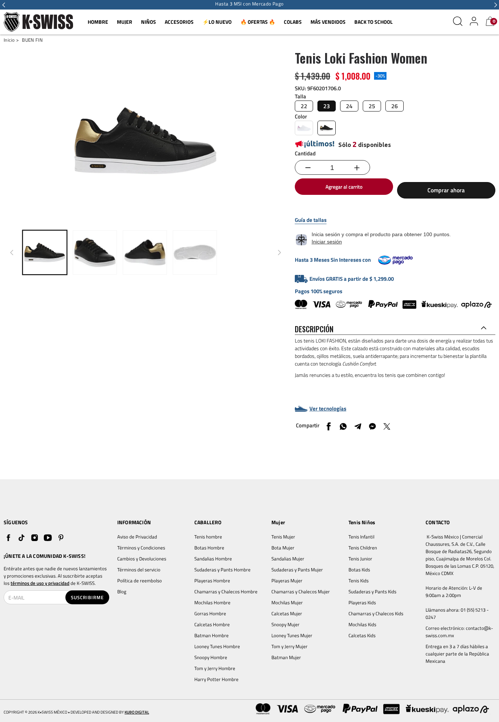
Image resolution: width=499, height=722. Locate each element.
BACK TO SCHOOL (373, 22)
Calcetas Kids (362, 635)
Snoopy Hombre (210, 657)
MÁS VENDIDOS (328, 22)
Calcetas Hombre (212, 624)
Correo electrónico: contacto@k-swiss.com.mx (459, 631)
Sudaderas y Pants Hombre (222, 569)
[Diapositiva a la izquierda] (12, 253)
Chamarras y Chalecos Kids (375, 613)
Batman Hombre (211, 635)
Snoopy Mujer (285, 624)
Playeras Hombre (212, 580)
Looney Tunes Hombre (217, 646)
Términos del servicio (138, 569)
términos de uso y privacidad (40, 583)
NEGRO (326, 128)
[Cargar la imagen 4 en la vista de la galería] (195, 252)
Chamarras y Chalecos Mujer (300, 591)
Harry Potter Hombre (216, 679)
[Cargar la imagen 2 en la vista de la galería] (95, 252)
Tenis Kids (358, 580)
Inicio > (11, 40)
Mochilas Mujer (287, 602)
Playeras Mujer (286, 580)
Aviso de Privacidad (137, 536)
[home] (38, 22)
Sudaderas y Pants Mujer (297, 569)
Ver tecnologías (327, 409)
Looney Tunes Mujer (291, 635)
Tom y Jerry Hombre (214, 668)
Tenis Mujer (283, 536)
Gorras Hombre (210, 613)
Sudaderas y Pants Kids (372, 591)
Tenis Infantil (361, 536)
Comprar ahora (446, 190)
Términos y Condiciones (141, 547)
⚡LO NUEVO (217, 22)
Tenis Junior (360, 558)
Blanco (304, 128)
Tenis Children (362, 547)
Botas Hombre (209, 547)
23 (326, 106)
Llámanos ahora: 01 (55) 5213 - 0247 (458, 613)
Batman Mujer (286, 657)
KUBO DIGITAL (137, 712)
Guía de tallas (311, 220)
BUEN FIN (32, 40)
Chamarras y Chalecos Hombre (226, 591)
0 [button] (493, 21)
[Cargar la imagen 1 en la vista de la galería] (45, 252)
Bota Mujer (282, 547)
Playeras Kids (362, 602)
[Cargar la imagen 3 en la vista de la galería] (145, 252)
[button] (3, 4)
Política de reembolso (139, 580)
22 (304, 106)
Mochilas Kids (362, 624)
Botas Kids (359, 569)
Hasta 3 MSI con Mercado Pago (249, 4)
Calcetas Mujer (286, 613)
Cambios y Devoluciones (141, 558)
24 (349, 106)
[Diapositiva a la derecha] (279, 253)
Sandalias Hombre (213, 558)
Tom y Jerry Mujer (289, 646)
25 (372, 106)
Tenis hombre (208, 536)
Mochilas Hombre (212, 602)
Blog (121, 591)
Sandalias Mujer (287, 558)
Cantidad (305, 153)
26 (394, 106)
